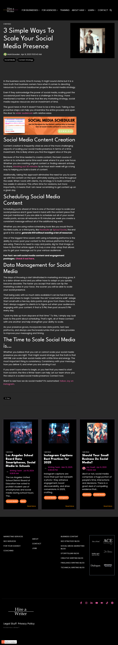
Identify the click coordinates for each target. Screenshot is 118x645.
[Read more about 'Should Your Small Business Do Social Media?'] (97, 433)
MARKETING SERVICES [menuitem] (13, 536)
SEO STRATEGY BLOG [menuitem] (70, 541)
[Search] (110, 10)
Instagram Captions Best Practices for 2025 (58, 459)
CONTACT (103, 10)
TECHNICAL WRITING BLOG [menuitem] (72, 567)
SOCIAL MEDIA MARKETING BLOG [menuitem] (73, 547)
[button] (81, 603)
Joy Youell (90, 467)
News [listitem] (23, 501)
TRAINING (64, 10)
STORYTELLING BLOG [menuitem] (70, 553)
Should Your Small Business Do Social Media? (95, 459)
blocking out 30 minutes (25, 166)
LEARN (91, 10)
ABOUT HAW (78, 10)
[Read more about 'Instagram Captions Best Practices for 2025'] (59, 433)
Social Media (10, 60)
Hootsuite (44, 229)
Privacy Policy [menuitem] (26, 623)
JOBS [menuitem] (34, 548)
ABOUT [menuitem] (35, 539)
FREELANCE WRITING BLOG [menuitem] (72, 562)
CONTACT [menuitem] (36, 543)
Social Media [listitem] (12, 501)
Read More (31, 506)
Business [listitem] (87, 494)
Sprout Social (59, 229)
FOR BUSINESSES (30, 10)
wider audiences (24, 113)
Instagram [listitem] (63, 498)
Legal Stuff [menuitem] (10, 623)
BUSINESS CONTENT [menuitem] (69, 536)
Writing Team (16, 470)
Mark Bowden (13, 54)
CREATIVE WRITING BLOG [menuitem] (72, 558)
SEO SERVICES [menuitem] (9, 541)
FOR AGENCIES (49, 10)
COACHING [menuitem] (8, 550)
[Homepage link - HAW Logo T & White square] (20, 619)
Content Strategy (26, 60)
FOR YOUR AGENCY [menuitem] (12, 546)
